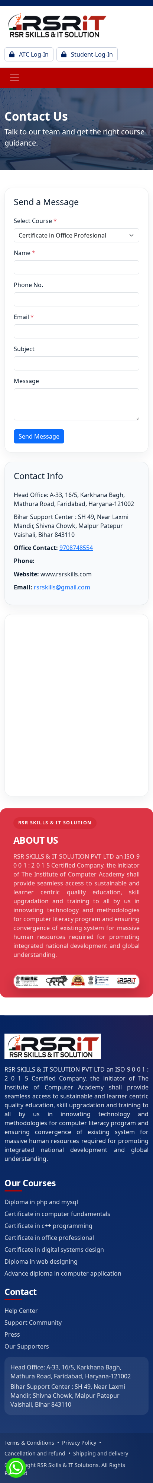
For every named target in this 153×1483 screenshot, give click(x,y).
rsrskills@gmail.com (62, 587)
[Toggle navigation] (14, 78)
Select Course (35, 221)
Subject (24, 349)
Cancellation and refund (34, 1453)
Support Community (33, 1322)
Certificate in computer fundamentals (57, 1214)
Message (26, 381)
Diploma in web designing (41, 1261)
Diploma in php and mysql (41, 1202)
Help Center (21, 1311)
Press (12, 1334)
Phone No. (28, 285)
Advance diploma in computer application (62, 1273)
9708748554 (76, 548)
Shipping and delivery (100, 1453)
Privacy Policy (79, 1442)
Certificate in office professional (49, 1238)
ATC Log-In (33, 54)
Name (24, 253)
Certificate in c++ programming (48, 1226)
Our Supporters (26, 1346)
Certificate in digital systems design (54, 1249)
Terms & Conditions (29, 1442)
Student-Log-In (91, 54)
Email (24, 317)
